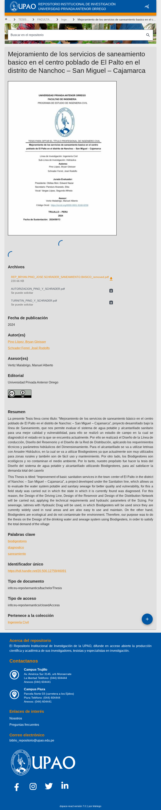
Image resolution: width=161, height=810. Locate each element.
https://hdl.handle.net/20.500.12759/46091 (37, 571)
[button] (62, 291)
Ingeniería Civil (65, 19)
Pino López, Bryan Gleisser (27, 341)
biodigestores (17, 541)
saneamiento (17, 553)
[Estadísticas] (147, 6)
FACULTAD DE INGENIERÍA (45, 19)
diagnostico (16, 547)
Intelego (97, 806)
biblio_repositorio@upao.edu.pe (31, 740)
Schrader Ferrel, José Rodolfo (29, 348)
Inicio (9, 19)
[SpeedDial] (147, 619)
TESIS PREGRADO (23, 19)
